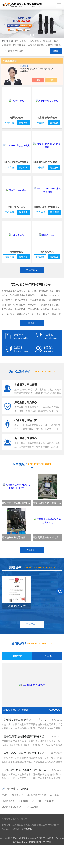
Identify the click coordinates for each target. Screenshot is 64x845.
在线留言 (18, 347)
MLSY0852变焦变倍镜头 (16, 162)
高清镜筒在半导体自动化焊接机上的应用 (16, 502)
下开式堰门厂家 (26, 801)
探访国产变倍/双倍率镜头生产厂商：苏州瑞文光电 (25, 770)
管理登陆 (47, 841)
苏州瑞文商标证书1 (16, 606)
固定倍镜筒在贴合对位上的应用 (47, 502)
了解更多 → (32, 270)
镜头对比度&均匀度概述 (15, 710)
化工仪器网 (27, 829)
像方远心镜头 (47, 251)
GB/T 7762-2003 (46, 801)
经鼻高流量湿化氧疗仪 (13, 807)
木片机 (5, 795)
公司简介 (18, 334)
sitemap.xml (35, 841)
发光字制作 (17, 795)
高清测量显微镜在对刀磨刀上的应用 (47, 537)
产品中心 (48, 334)
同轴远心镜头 (16, 117)
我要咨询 (23, 123)
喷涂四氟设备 (8, 801)
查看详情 (9, 123)
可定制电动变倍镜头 (47, 117)
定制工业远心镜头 (16, 207)
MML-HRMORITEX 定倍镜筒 (47, 162)
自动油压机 (32, 807)
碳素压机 (54, 795)
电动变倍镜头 (16, 251)
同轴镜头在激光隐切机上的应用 (16, 537)
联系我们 (48, 347)
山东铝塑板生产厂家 (36, 795)
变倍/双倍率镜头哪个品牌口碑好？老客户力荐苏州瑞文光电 (25, 736)
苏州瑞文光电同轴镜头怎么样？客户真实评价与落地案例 (25, 719)
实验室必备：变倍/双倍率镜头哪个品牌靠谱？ (25, 753)
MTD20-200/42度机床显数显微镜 (48, 207)
